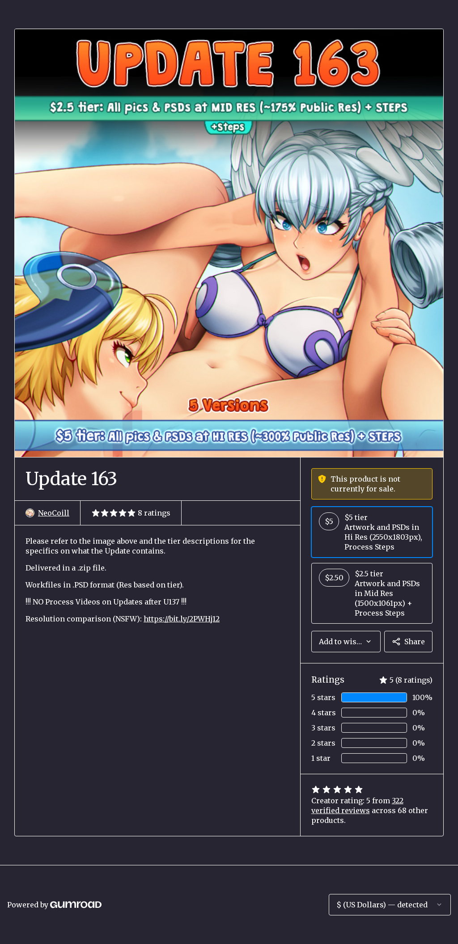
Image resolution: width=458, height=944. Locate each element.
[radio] (372, 532)
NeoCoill (53, 512)
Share (414, 641)
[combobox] (346, 641)
